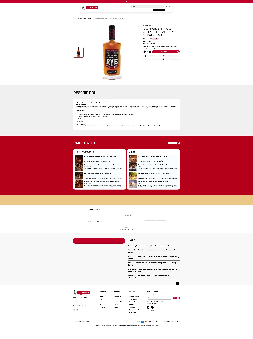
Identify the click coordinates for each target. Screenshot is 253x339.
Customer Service (134, 296)
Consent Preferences (135, 315)
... (126, 1)
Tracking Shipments (134, 307)
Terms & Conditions (175, 321)
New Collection (104, 307)
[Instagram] (77, 310)
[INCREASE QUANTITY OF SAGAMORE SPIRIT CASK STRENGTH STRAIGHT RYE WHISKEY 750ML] (150, 52)
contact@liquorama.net (132, 325)
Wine (101, 299)
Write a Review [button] (161, 219)
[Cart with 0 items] (169, 6)
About (115, 294)
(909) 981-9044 (141, 325)
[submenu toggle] (113, 10)
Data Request (133, 312)
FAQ (130, 294)
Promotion (103, 294)
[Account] (166, 6)
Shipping (131, 304)
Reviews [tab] (89, 221)
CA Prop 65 (132, 302)
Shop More (102, 304)
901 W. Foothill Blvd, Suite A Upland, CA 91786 (80, 298)
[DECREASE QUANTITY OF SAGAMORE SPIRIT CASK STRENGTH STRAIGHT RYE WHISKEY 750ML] (145, 52)
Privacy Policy (133, 299)
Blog (115, 299)
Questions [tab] (98, 221)
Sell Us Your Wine (118, 302)
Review (116, 307)
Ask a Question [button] (150, 219)
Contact (116, 304)
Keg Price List (117, 296)
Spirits (101, 296)
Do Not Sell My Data (134, 309)
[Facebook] (74, 310)
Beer (101, 302)
